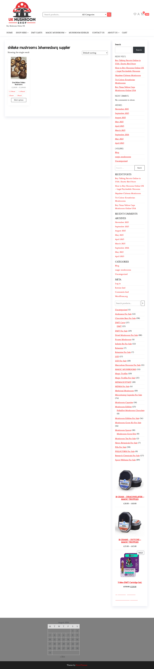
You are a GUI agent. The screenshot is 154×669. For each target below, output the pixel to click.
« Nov (62, 656)
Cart (124, 32)
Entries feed (120, 288)
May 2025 (119, 121)
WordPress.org (121, 296)
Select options (18, 100)
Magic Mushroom (55, 32)
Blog (117, 152)
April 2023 (119, 143)
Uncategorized (121, 161)
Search (118, 44)
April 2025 (119, 126)
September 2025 (122, 113)
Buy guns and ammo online (98, 614)
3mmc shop (116, 614)
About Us (112, 32)
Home (10, 32)
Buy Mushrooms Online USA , (22, 610)
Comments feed (122, 292)
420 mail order (91, 610)
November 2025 (122, 109)
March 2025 (120, 130)
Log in (118, 283)
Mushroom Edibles (79, 32)
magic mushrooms (123, 156)
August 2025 (120, 117)
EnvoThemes (81, 665)
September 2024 (122, 134)
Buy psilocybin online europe (28, 614)
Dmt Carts (36, 32)
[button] (145, 14)
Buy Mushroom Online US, (48, 610)
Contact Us (98, 32)
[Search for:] (130, 168)
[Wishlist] (135, 14)
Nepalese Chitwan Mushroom (128, 75)
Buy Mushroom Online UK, (72, 610)
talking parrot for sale (51, 614)
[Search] (143, 303)
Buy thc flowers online (109, 610)
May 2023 (119, 139)
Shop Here (21, 32)
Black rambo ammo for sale (73, 614)
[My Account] (138, 14)
